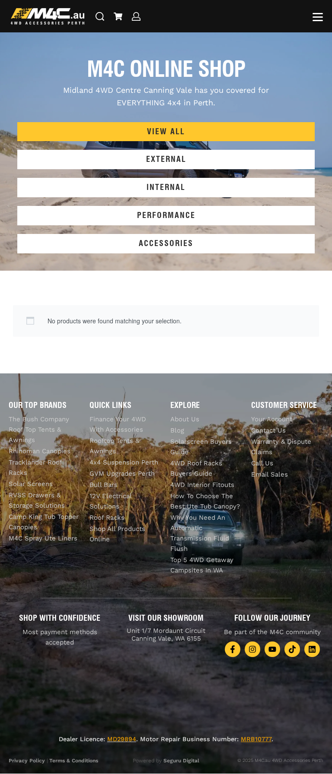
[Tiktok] (292, 649)
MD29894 (121, 739)
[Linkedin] (312, 649)
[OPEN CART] (118, 16)
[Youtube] (272, 649)
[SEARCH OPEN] (100, 16)
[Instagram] (252, 649)
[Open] (317, 17)
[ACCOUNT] (136, 16)
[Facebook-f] (232, 649)
